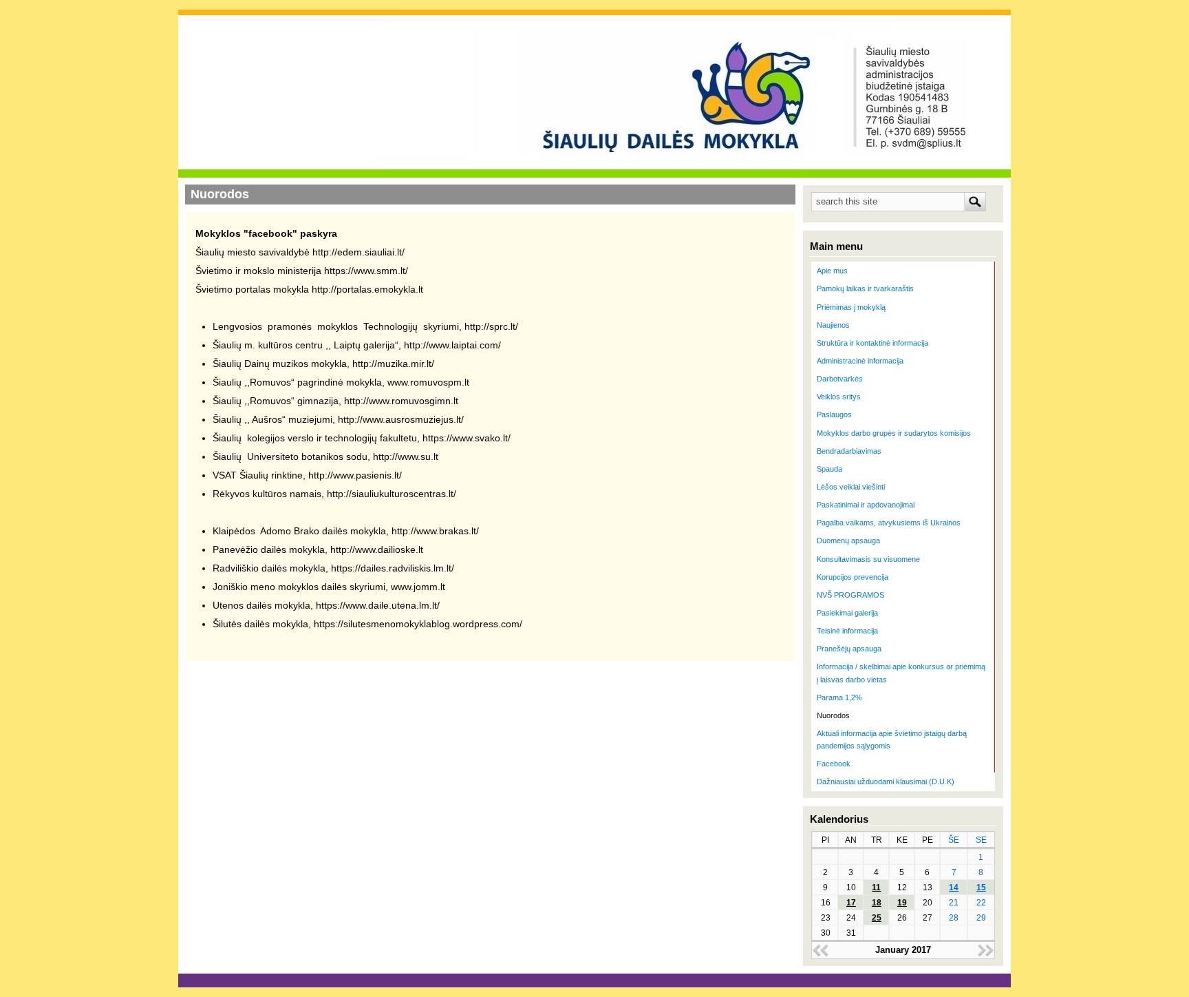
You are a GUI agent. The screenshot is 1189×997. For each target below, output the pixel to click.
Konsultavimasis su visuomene (868, 559)
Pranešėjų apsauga (849, 648)
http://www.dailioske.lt (376, 549)
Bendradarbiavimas (849, 451)
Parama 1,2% (839, 697)
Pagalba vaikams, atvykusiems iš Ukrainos (889, 522)
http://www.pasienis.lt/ (355, 475)
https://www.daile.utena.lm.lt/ (378, 605)
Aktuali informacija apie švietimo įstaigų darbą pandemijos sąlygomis (892, 739)
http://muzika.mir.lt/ (393, 363)
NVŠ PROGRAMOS (850, 595)
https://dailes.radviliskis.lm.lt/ (392, 568)
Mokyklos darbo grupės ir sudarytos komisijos (894, 433)
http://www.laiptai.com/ (452, 344)
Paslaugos (834, 414)
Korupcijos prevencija (852, 577)
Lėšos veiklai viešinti (851, 487)
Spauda (829, 469)
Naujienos (833, 325)
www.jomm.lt (418, 586)
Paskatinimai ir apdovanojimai (865, 505)
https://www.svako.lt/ (466, 437)
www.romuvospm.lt (428, 382)
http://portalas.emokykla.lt (367, 289)
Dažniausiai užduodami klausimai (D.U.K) (885, 781)
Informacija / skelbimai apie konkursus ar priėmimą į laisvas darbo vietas (901, 672)
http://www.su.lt (405, 456)
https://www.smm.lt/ (366, 270)
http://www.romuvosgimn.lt (401, 400)
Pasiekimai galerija (847, 613)
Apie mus (832, 270)
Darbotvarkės (840, 379)
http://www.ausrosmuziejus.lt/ (401, 419)
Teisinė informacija (847, 631)
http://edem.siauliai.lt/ (358, 252)
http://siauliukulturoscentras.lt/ (391, 493)
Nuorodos (833, 715)
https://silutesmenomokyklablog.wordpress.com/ (418, 623)
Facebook (833, 763)
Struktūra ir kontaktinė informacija (872, 343)
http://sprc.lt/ (491, 326)
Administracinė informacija (860, 361)
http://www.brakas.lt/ (435, 530)
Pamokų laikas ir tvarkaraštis (865, 288)
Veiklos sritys (839, 396)
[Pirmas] (336, 63)
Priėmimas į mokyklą (851, 307)
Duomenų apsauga (848, 540)
